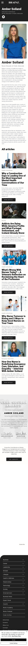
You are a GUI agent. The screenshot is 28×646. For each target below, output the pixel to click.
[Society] (23, 498)
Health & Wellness (8, 487)
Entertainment (7, 502)
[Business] (23, 469)
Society (5, 498)
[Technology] (23, 494)
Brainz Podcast (7, 520)
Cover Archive (7, 524)
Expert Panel (7, 509)
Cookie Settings (13, 643)
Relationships (7, 491)
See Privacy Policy (16, 636)
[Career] (23, 472)
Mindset (5, 480)
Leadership (6, 476)
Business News (7, 505)
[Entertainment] (23, 502)
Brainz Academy (8, 517)
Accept (13, 640)
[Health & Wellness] (23, 487)
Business (5, 469)
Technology (6, 494)
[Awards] (23, 513)
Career (5, 472)
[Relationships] (23, 491)
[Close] (26, 632)
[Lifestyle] (23, 483)
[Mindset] (23, 480)
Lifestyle (5, 483)
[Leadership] (23, 476)
